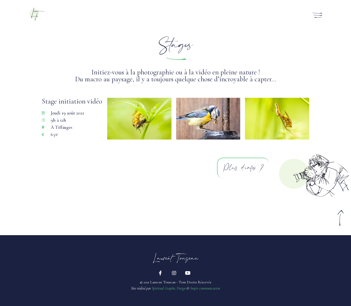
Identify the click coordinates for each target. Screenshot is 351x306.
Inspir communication (205, 288)
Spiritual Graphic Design (169, 288)
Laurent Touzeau (175, 259)
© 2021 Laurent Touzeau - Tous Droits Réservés (175, 282)
